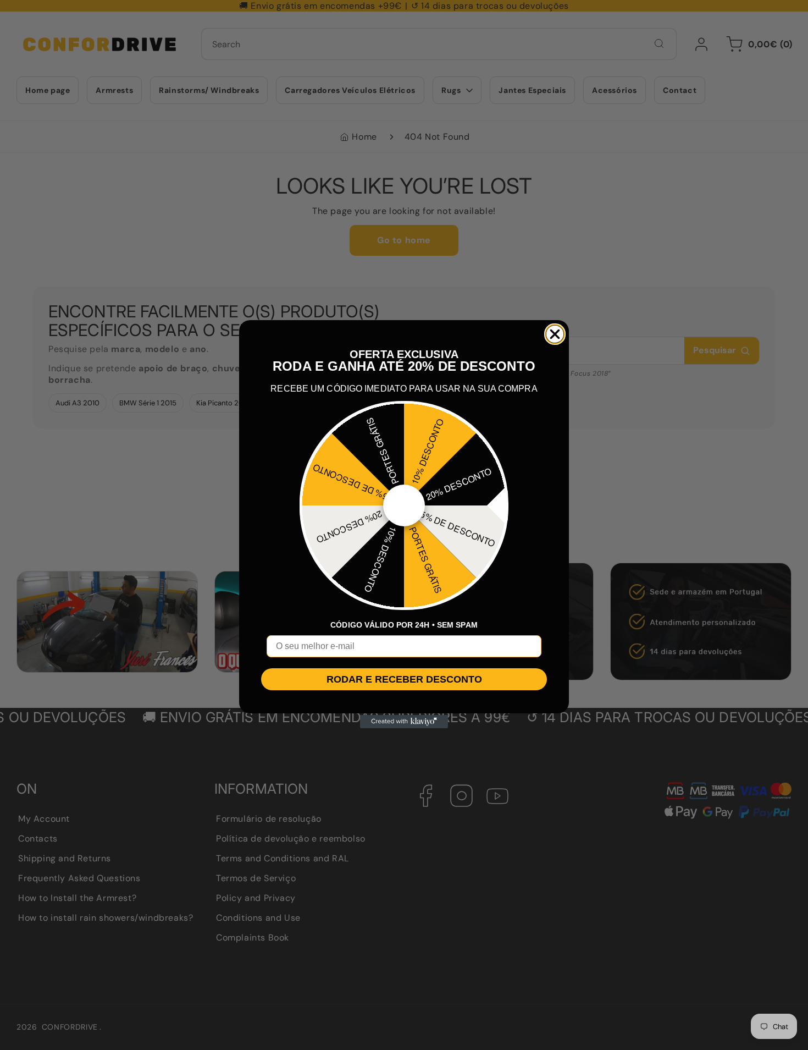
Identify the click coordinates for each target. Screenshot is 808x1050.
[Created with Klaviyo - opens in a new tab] (404, 721)
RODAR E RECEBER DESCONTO (404, 679)
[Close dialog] (555, 334)
